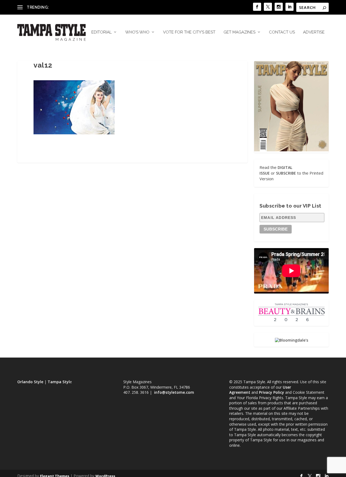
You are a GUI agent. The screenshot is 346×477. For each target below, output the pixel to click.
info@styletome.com (174, 392)
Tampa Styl (59, 381)
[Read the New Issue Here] (291, 149)
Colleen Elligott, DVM (69, 7)
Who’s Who (137, 32)
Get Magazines (239, 32)
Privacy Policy (271, 392)
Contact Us (282, 32)
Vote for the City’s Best (189, 32)
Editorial (101, 32)
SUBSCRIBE (286, 173)
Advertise (314, 32)
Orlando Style (30, 381)
